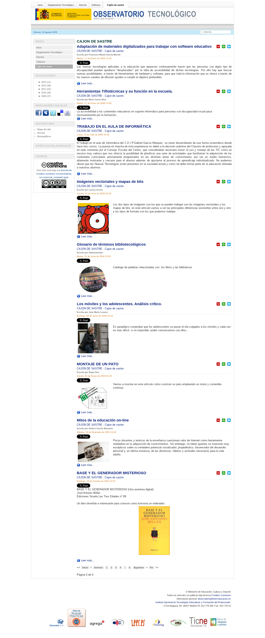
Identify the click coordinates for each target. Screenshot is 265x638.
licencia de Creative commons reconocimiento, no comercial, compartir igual (54, 174)
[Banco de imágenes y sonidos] (218, 627)
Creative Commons (221, 595)
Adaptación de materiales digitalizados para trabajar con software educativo (144, 46)
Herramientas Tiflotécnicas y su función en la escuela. (125, 91)
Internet (83, 5)
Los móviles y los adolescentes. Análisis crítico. (119, 304)
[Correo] (229, 48)
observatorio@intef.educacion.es (214, 599)
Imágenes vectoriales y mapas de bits (110, 182)
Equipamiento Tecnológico (61, 5)
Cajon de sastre (114, 50)
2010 (42, 92)
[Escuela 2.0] (56, 627)
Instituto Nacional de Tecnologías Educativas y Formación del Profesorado (193, 602)
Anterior (98, 567)
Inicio (40, 5)
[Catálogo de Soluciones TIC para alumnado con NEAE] (198, 627)
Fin (151, 567)
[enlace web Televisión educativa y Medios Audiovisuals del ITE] (178, 627)
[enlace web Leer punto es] (137, 627)
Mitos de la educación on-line (103, 420)
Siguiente (139, 567)
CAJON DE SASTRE (90, 50)
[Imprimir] (223, 48)
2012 (42, 85)
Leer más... (88, 83)
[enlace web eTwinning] (158, 627)
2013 (42, 82)
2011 (42, 89)
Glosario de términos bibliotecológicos (111, 244)
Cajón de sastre (115, 5)
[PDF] (218, 48)
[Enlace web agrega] (97, 627)
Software (96, 5)
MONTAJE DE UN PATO (97, 364)
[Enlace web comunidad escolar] (117, 627)
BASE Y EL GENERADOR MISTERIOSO (111, 473)
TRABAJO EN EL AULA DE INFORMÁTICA (114, 126)
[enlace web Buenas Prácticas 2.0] (76, 627)
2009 (42, 96)
